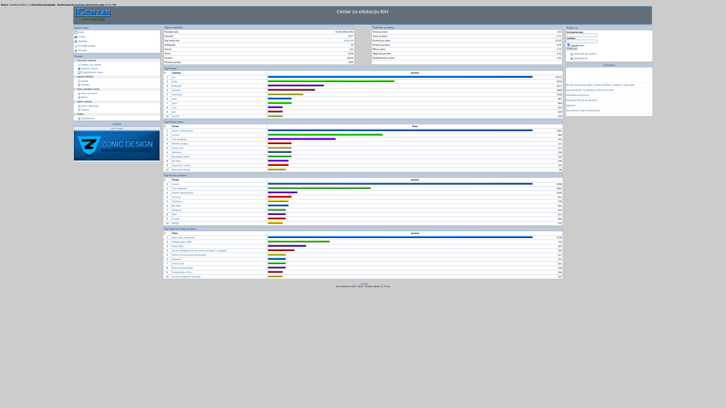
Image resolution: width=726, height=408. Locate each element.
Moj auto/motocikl (181, 169)
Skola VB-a (178, 246)
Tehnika (85, 84)
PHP (174, 214)
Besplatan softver (181, 156)
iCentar (81, 37)
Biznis (84, 97)
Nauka (84, 81)
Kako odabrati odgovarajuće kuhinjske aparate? (590, 111)
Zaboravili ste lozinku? (585, 54)
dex (174, 112)
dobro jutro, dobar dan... (184, 237)
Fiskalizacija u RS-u (182, 272)
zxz (173, 77)
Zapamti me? (577, 45)
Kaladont (176, 259)
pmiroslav (177, 94)
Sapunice (571, 101)
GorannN (349, 40)
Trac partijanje (179, 139)
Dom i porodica (89, 93)
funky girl (176, 86)
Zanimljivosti (87, 118)
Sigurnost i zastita (181, 165)
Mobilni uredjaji (180, 143)
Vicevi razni (178, 263)
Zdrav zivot (177, 148)
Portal (80, 32)
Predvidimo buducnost (577, 90)
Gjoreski (176, 90)
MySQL (176, 223)
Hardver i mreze (89, 68)
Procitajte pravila (86, 46)
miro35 (175, 116)
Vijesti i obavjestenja (182, 130)
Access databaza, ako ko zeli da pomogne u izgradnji (199, 250)
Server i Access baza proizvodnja (189, 255)
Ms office (176, 161)
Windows (177, 152)
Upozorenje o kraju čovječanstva (583, 106)
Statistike (82, 41)
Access (175, 135)
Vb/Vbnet (177, 201)
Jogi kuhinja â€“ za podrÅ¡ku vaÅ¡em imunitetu (590, 85)
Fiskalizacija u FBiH (182, 242)
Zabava (85, 109)
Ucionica (176, 197)
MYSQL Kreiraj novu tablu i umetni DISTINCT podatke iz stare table (600, 80)
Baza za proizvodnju (182, 268)
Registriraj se (580, 58)
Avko (174, 81)
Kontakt (364, 284)
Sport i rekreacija (90, 106)
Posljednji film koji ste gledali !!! (582, 95)
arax (174, 99)
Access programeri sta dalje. (186, 276)
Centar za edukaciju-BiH (362, 11)
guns (174, 103)
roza (174, 107)
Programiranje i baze (92, 72)
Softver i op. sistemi (91, 64)
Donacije (82, 50)
